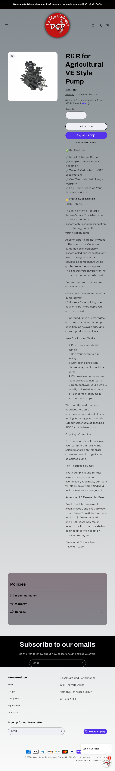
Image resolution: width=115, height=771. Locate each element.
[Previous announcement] (6, 4)
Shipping (69, 94)
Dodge (11, 691)
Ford (10, 684)
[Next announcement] (109, 4)
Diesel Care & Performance (44, 757)
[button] (6, 25)
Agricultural (14, 706)
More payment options (86, 143)
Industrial (13, 713)
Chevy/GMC (14, 698)
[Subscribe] (82, 663)
